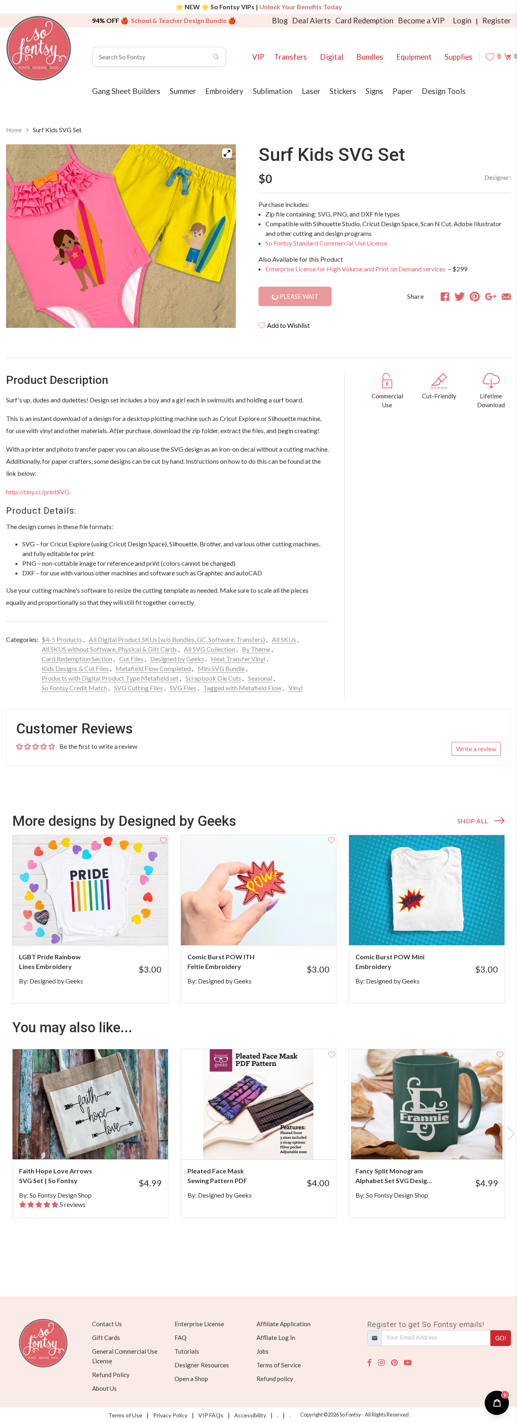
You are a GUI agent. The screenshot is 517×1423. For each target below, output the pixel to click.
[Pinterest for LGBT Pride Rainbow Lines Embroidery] (99, 929)
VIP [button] (258, 56)
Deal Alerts (311, 20)
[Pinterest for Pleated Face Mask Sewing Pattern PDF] (267, 1143)
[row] (258, 919)
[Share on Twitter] (459, 296)
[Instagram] (381, 1363)
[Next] (220, 236)
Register (496, 20)
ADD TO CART (134, 929)
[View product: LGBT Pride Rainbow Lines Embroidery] (90, 890)
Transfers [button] (290, 56)
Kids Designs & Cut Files (75, 668)
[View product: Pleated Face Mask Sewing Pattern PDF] (258, 1104)
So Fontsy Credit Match (74, 688)
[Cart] (507, 56)
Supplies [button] (459, 56)
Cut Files (131, 659)
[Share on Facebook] (445, 296)
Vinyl (295, 688)
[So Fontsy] (38, 48)
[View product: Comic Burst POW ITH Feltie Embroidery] (258, 890)
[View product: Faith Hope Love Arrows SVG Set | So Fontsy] (90, 1104)
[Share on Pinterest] (475, 296)
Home (14, 129)
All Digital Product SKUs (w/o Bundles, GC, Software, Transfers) (177, 639)
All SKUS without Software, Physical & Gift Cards (109, 649)
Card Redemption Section (77, 659)
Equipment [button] (414, 56)
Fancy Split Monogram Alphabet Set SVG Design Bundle (393, 1176)
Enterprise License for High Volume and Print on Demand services (356, 269)
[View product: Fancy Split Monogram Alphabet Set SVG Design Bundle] (426, 1104)
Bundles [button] (369, 56)
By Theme (256, 649)
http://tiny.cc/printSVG (37, 492)
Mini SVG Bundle (221, 668)
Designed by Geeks (177, 659)
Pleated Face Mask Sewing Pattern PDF (217, 1175)
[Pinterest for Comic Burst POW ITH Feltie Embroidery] (267, 929)
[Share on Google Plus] (490, 296)
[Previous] (22, 236)
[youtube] (408, 1363)
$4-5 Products (62, 639)
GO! (500, 1338)
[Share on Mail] (506, 296)
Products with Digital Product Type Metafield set (110, 678)
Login (462, 20)
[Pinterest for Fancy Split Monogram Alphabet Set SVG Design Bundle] (435, 1143)
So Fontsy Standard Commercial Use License (326, 243)
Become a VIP (421, 20)
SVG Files (183, 688)
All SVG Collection (209, 649)
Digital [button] (331, 56)
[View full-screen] (227, 153)
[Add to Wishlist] (163, 839)
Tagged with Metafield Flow (242, 688)
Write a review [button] (476, 748)
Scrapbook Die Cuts (213, 678)
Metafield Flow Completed (153, 668)
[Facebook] (369, 1363)
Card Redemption (364, 20)
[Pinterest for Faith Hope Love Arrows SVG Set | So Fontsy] (99, 1143)
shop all (472, 821)
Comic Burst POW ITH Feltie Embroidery (220, 961)
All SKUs (284, 639)
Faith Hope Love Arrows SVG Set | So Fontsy (55, 1175)
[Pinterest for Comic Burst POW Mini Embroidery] (435, 929)
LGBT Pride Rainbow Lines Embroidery (50, 961)
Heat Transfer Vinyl (238, 659)
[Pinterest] (394, 1363)
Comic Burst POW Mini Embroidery (390, 961)
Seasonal (260, 678)
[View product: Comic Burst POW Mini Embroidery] (426, 890)
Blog (280, 20)
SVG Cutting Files (138, 688)
